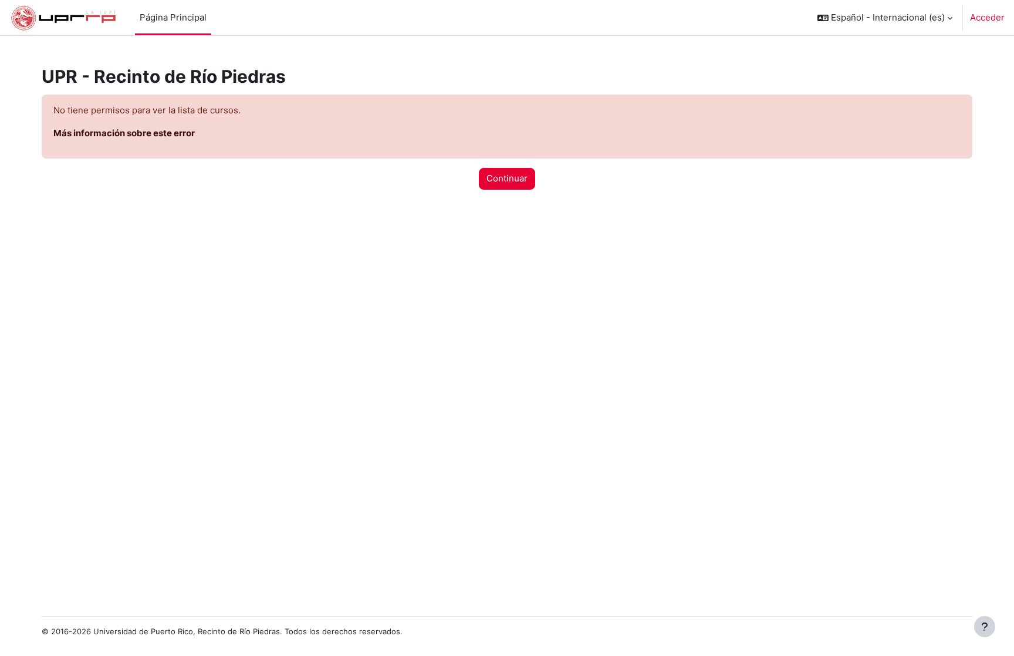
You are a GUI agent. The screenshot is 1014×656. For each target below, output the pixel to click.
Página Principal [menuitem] (173, 17)
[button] (885, 17)
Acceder (987, 17)
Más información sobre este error (124, 133)
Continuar (507, 178)
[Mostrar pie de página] (984, 626)
